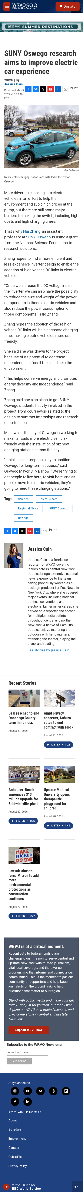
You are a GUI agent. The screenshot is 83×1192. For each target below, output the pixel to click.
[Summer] (41, 27)
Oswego (23, 518)
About (13, 1120)
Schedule (15, 1129)
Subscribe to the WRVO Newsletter (35, 1044)
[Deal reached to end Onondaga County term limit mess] (24, 698)
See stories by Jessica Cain (48, 650)
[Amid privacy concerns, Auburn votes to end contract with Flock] (59, 698)
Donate (69, 6)
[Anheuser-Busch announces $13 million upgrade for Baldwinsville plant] (24, 774)
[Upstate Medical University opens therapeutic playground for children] (59, 774)
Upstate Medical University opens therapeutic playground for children (57, 799)
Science (23, 499)
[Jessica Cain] (13, 555)
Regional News (28, 508)
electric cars (49, 499)
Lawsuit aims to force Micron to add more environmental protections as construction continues (24, 885)
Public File (15, 1157)
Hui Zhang (31, 231)
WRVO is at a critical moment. (36, 946)
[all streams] (77, 1186)
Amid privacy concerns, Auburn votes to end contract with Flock (58, 720)
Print (74, 88)
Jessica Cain (13, 84)
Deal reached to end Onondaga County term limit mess (24, 718)
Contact (14, 1147)
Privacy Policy (18, 1166)
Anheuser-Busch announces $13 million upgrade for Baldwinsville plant (23, 796)
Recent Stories (22, 683)
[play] (6, 1187)
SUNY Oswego (38, 237)
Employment (17, 1138)
